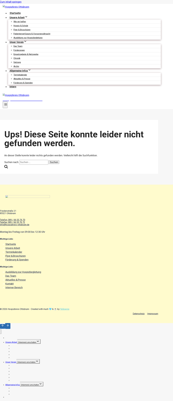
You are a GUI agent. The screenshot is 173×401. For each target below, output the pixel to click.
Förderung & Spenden (23, 83)
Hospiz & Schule (21, 25)
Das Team (18, 46)
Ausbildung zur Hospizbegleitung (28, 37)
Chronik (17, 58)
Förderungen (19, 50)
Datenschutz (139, 314)
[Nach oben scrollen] (2, 326)
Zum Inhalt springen (10, 1)
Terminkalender (20, 75)
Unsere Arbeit (12, 248)
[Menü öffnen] (5, 104)
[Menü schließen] (0, 331)
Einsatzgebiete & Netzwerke (26, 54)
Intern (13, 86)
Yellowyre (64, 309)
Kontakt (9, 283)
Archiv (16, 66)
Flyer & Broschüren (22, 29)
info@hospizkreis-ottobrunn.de (14, 224)
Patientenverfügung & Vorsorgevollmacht (32, 34)
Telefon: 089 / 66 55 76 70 (12, 220)
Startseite (15, 13)
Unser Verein (10, 362)
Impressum (152, 314)
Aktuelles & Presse (22, 79)
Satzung (17, 62)
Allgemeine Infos (12, 385)
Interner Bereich (14, 287)
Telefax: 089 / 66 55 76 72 (12, 222)
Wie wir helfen (20, 21)
